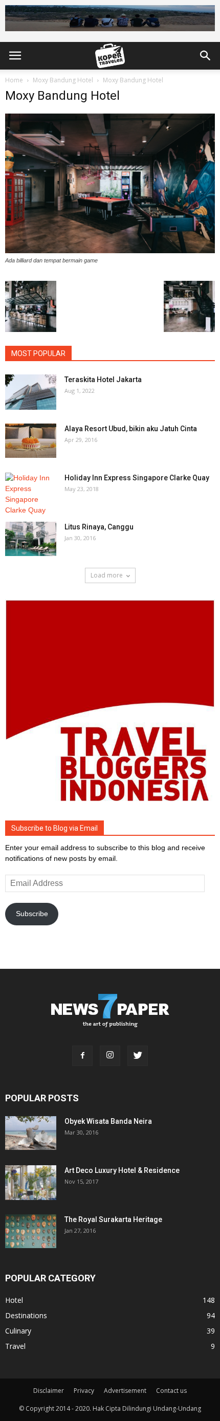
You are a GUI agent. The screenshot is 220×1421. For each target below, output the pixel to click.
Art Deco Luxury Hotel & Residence (122, 1170)
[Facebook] (82, 1056)
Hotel (14, 1300)
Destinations (26, 1315)
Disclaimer (48, 1390)
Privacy (84, 1390)
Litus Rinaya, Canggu (99, 527)
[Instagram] (110, 1056)
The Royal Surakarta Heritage (113, 1219)
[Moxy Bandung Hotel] (110, 251)
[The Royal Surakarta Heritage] (30, 1231)
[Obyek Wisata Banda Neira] (30, 1133)
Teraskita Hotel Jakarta (103, 379)
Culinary (18, 1331)
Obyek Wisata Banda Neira (108, 1121)
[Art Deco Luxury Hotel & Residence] (30, 1183)
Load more (107, 575)
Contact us (171, 1390)
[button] (205, 56)
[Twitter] (137, 1056)
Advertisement (125, 1390)
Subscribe (32, 913)
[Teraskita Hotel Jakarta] (30, 392)
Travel (15, 1346)
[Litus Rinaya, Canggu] (30, 539)
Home (14, 80)
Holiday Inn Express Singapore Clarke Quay (136, 478)
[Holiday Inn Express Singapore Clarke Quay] (30, 494)
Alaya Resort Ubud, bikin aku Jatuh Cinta (130, 429)
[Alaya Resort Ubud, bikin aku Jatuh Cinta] (30, 441)
